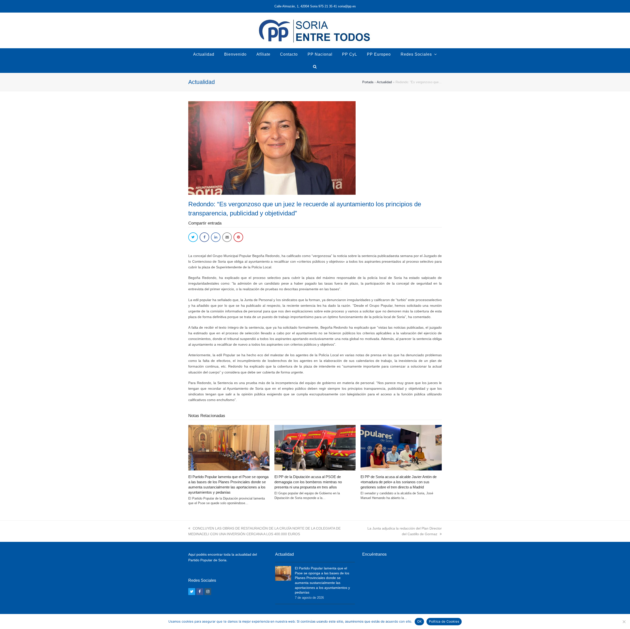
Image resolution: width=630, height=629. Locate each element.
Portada (367, 82)
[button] (193, 237)
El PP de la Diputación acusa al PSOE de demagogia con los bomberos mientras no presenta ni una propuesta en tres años (308, 482)
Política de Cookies (444, 621)
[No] (623, 621)
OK (419, 621)
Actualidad (384, 82)
